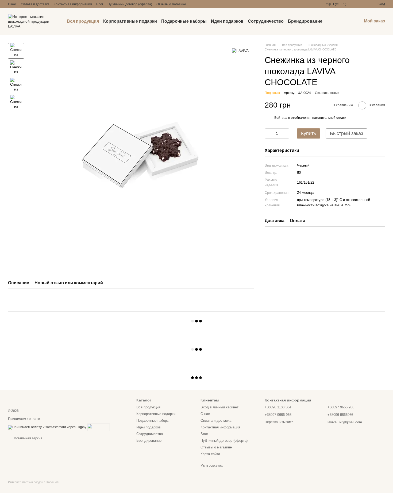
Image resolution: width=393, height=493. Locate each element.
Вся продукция (83, 21)
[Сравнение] (354, 4)
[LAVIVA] (240, 50)
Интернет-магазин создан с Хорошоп (33, 482)
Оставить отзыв (327, 93)
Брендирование (305, 21)
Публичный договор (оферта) (129, 4)
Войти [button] (279, 118)
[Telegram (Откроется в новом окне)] (213, 4)
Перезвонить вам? (279, 422)
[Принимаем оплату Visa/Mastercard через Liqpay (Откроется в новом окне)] (47, 427)
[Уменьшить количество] (268, 133)
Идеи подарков (227, 21)
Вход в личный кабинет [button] (219, 407)
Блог (99, 4)
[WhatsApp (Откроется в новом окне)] (226, 4)
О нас (12, 4)
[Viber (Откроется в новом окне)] (219, 4)
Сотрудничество (266, 21)
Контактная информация (73, 4)
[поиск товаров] (332, 21)
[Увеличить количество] (285, 133)
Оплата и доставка (35, 4)
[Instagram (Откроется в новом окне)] (193, 4)
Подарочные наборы (184, 21)
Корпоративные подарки (130, 21)
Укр (328, 4)
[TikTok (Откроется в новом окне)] (200, 4)
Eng (343, 4)
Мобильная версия (28, 438)
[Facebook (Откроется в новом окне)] (206, 4)
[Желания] (363, 4)
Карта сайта (210, 454)
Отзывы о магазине (171, 4)
